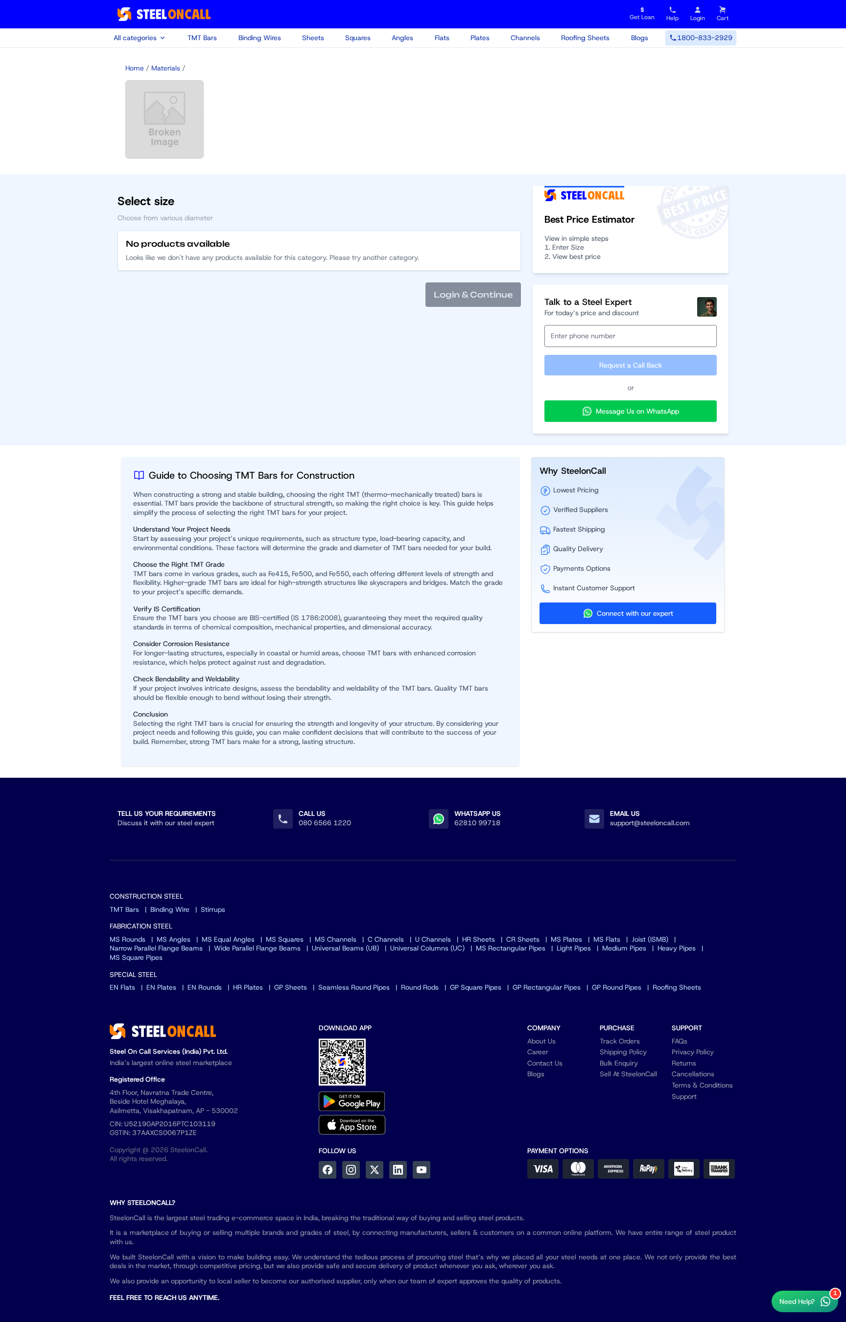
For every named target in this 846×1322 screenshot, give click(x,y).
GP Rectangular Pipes (547, 987)
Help (672, 18)
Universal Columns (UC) (427, 948)
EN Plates (161, 987)
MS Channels (335, 939)
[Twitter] (374, 1170)
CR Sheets (523, 939)
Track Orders (620, 1041)
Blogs (639, 37)
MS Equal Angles (228, 939)
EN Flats (122, 987)
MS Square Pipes (136, 957)
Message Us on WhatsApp (637, 411)
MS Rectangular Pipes (510, 948)
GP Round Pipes (616, 987)
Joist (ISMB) (650, 939)
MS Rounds (127, 939)
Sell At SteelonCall (628, 1073)
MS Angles (173, 939)
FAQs (679, 1041)
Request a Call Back (630, 365)
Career (537, 1051)
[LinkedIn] (398, 1170)
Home (134, 68)
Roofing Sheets (585, 37)
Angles (402, 37)
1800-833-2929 (704, 37)
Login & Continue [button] (473, 295)
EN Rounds (205, 987)
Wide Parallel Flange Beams (257, 948)
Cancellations (693, 1073)
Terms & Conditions (702, 1085)
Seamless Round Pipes (354, 987)
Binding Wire (169, 909)
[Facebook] (327, 1170)
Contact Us (545, 1063)
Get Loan (642, 14)
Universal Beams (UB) (345, 948)
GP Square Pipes (475, 987)
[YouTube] (421, 1170)
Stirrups (213, 909)
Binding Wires (259, 37)
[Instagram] (351, 1170)
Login (697, 18)
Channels (525, 37)
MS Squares (285, 939)
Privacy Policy (693, 1051)
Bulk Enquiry (619, 1063)
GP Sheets (290, 987)
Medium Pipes (624, 948)
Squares (358, 37)
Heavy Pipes (677, 948)
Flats (442, 37)
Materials (165, 68)
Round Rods (420, 987)
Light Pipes (574, 948)
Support (684, 1096)
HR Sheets (478, 939)
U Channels (433, 939)
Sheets (313, 37)
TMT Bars (202, 37)
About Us (541, 1041)
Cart (722, 18)
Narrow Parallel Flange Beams (156, 948)
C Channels (386, 939)
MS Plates (566, 939)
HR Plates (248, 987)
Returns (684, 1063)
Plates (480, 37)
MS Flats (606, 939)
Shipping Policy (623, 1051)
